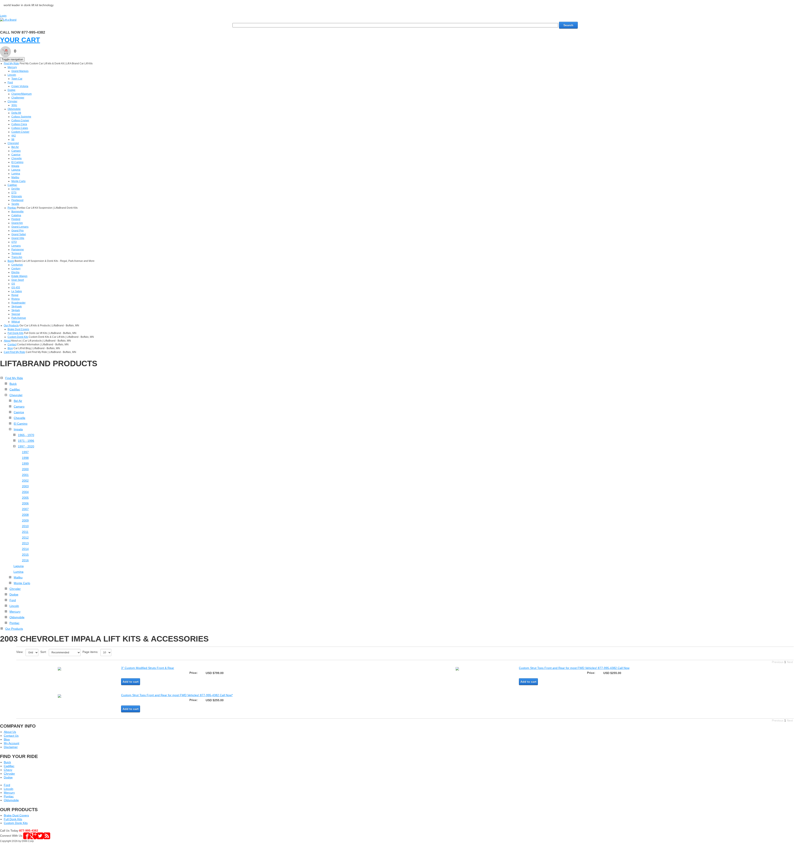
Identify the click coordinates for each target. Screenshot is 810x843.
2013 (25, 543)
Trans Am (16, 257)
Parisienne (17, 249)
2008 (25, 514)
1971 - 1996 (26, 440)
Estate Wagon (19, 276)
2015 (25, 554)
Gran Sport (17, 279)
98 (12, 139)
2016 (25, 560)
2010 (25, 526)
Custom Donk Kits (18, 336)
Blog (10, 348)
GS (13, 283)
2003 (25, 486)
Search (568, 25)
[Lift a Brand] (8, 19)
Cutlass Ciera (19, 124)
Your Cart (20, 40)
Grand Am (17, 223)
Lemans (16, 245)
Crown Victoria (19, 86)
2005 (25, 497)
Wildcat (15, 321)
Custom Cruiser (20, 131)
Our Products (11, 325)
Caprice (15, 154)
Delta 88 (16, 112)
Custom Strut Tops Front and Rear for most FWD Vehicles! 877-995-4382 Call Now (574, 668)
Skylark (15, 310)
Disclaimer (11, 747)
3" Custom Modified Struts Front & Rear (147, 668)
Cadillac (12, 185)
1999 (25, 463)
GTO (14, 241)
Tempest (16, 253)
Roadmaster (18, 302)
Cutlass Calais (19, 128)
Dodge (11, 90)
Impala (15, 166)
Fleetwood (17, 200)
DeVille (15, 188)
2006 (25, 503)
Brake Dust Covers (18, 329)
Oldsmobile (14, 109)
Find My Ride (11, 63)
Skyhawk (16, 306)
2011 (25, 532)
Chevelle (16, 158)
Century (15, 268)
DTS (13, 192)
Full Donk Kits (15, 333)
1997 (25, 452)
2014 (25, 549)
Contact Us (11, 735)
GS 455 (15, 287)
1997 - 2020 (26, 446)
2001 (25, 475)
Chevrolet (13, 143)
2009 (25, 520)
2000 (25, 469)
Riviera (15, 298)
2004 (25, 492)
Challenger (17, 97)
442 (13, 135)
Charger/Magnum (21, 93)
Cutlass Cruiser (20, 120)
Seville (15, 204)
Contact (12, 344)
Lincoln (12, 74)
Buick (11, 260)
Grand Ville (17, 238)
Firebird (15, 219)
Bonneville (17, 211)
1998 (25, 457)
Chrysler (12, 101)
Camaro (16, 150)
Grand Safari (18, 234)
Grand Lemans (19, 226)
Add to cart (131, 681)
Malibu (15, 177)
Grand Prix (17, 230)
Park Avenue (18, 317)
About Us (10, 732)
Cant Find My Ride (14, 352)
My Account (11, 743)
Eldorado (16, 196)
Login (3, 15)
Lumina (15, 173)
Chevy (8, 769)
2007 (25, 509)
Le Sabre (16, 291)
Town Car (16, 78)
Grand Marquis (19, 71)
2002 (25, 480)
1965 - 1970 (26, 435)
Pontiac (12, 207)
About (7, 340)
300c (14, 105)
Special (15, 314)
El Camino (17, 162)
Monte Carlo (18, 181)
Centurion (17, 264)
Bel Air (15, 147)
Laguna (15, 169)
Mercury (12, 67)
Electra (15, 272)
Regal (14, 295)
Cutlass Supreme (21, 116)
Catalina (16, 215)
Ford (10, 82)
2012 (25, 537)
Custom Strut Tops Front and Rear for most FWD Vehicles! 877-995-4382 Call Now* (177, 695)
